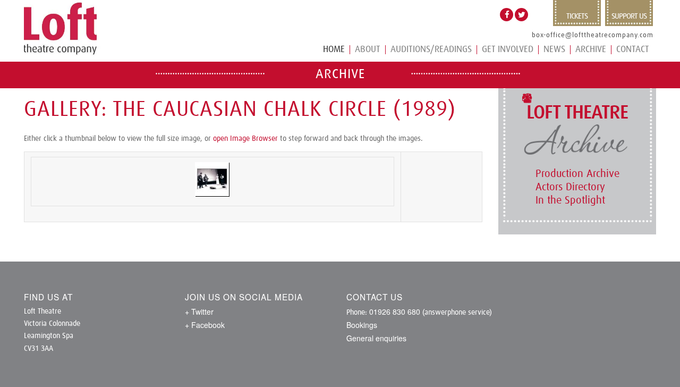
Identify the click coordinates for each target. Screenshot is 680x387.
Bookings (361, 324)
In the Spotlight (570, 200)
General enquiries (376, 338)
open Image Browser (245, 138)
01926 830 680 (394, 311)
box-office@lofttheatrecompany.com (592, 35)
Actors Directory (570, 187)
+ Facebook (205, 324)
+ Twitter (199, 311)
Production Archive (577, 174)
